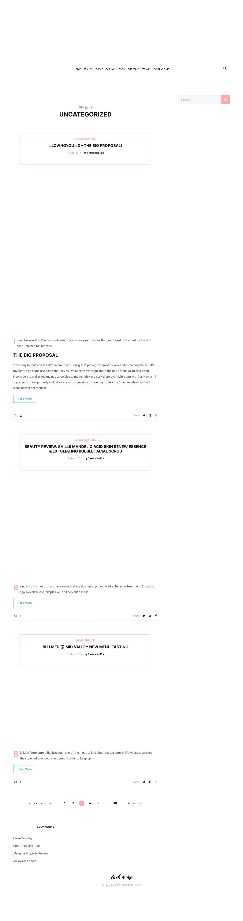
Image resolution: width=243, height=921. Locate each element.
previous (43, 803)
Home (77, 69)
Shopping (133, 69)
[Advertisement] (114, 26)
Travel (146, 69)
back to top (121, 876)
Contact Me (161, 69)
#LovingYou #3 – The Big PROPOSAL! (85, 145)
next (132, 803)
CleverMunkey (22, 838)
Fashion (111, 69)
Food (122, 69)
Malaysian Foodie (24, 861)
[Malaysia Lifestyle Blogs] (204, 302)
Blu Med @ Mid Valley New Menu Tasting (85, 647)
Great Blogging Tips (26, 846)
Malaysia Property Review (30, 853)
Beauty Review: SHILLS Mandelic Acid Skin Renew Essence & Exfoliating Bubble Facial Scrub (85, 448)
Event (99, 69)
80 (115, 803)
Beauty (88, 69)
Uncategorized (85, 138)
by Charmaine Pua (94, 152)
